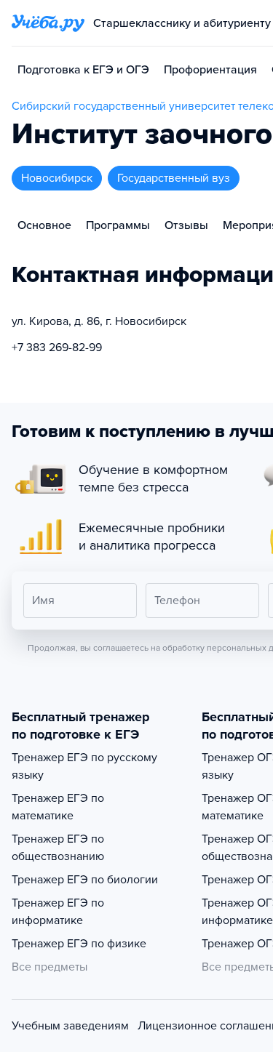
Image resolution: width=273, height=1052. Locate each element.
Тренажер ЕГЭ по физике (79, 943)
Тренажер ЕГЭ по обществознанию (58, 848)
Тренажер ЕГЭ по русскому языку (84, 766)
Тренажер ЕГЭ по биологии (85, 879)
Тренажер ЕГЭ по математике (58, 807)
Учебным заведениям (70, 1026)
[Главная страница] (48, 23)
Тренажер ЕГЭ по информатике (58, 912)
